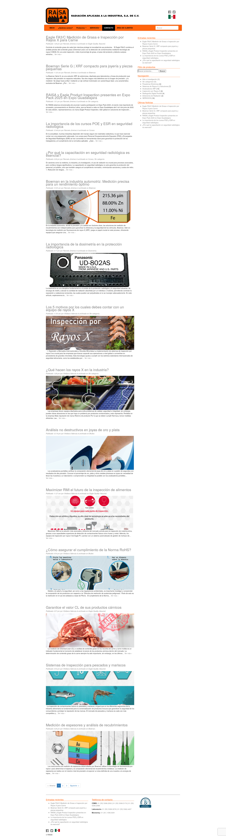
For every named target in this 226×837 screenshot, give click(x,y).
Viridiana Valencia (70, 313)
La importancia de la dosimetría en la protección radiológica (84, 245)
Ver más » (58, 54)
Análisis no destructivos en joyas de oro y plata (83, 429)
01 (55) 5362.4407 (124, 809)
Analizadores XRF (149, 88)
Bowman (92, 72)
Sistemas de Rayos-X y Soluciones (155, 86)
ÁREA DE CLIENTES (125, 28)
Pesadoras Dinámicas (150, 84)
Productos (81, 28)
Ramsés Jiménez (69, 44)
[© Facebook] (169, 12)
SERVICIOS (95, 28)
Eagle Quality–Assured (96, 44)
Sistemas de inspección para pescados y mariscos (86, 664)
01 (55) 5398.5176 (120, 803)
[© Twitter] (174, 12)
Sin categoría (93, 101)
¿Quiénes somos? (65, 28)
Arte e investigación (149, 79)
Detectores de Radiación (151, 96)
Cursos (91, 130)
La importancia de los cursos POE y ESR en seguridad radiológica (89, 125)
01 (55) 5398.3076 (109, 809)
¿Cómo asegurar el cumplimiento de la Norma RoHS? (88, 549)
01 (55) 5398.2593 (105, 803)
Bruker (91, 433)
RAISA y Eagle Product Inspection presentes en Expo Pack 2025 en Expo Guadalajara (88, 96)
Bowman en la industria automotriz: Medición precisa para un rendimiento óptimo (87, 183)
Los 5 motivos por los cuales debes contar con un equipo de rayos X (85, 308)
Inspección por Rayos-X (151, 91)
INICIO (52, 28)
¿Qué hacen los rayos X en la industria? (77, 369)
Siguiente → (74, 785)
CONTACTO (108, 28)
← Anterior (51, 785)
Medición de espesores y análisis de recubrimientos (87, 724)
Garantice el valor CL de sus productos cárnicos (83, 607)
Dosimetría (92, 250)
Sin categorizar (148, 81)
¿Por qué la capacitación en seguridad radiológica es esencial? (88, 154)
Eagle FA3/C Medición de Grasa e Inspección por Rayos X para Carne (85, 38)
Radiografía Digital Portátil (152, 93)
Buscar (162, 71)
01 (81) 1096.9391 (108, 812)
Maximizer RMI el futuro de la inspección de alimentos (88, 489)
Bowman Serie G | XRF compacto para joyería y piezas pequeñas (89, 67)
